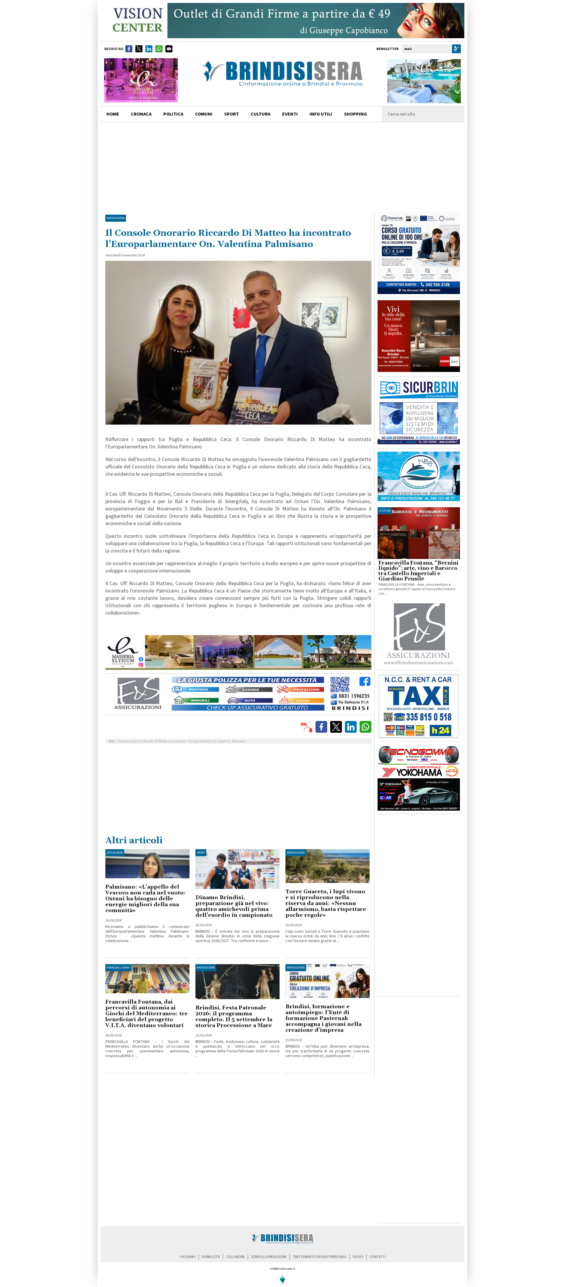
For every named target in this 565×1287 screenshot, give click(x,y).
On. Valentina (222, 741)
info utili (321, 114)
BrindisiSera (115, 218)
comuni (203, 114)
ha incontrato (177, 741)
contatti (377, 1256)
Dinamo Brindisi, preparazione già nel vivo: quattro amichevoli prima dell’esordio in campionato (233, 906)
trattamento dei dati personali (320, 1256)
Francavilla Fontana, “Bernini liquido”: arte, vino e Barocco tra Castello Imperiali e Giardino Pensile (418, 571)
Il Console (123, 741)
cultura (260, 114)
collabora (235, 1256)
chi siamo (188, 1256)
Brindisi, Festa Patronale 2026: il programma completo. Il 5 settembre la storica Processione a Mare (233, 1016)
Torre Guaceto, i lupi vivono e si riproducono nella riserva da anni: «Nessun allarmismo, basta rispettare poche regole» (325, 903)
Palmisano (238, 741)
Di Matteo (161, 741)
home (113, 114)
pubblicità (211, 1256)
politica (173, 114)
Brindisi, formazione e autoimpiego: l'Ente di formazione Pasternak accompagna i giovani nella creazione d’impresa (323, 1018)
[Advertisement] (282, 166)
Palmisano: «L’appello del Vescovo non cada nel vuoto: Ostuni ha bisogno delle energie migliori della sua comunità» (145, 899)
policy (358, 1256)
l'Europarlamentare (199, 741)
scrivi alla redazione (269, 1256)
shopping (355, 114)
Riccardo (148, 741)
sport (231, 114)
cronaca (141, 114)
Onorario (136, 741)
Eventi (290, 114)
